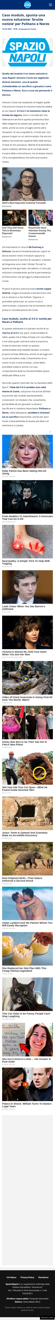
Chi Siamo (11, 1277)
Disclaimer (43, 1277)
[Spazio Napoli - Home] (27, 4)
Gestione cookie (47, 1318)
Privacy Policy (27, 1277)
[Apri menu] (50, 4)
